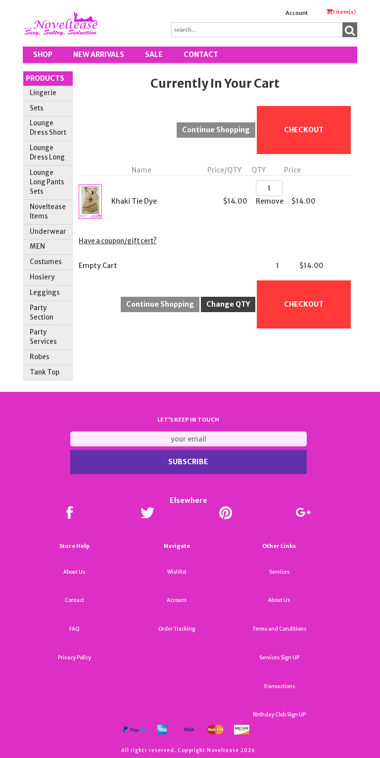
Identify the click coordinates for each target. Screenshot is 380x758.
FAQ (74, 629)
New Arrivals (98, 54)
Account (296, 12)
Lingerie (43, 93)
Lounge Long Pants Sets (47, 182)
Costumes (46, 262)
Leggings (45, 292)
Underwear (48, 231)
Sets (37, 108)
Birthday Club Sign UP (279, 714)
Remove (270, 201)
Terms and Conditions (279, 629)
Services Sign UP (279, 657)
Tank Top (44, 372)
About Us (74, 572)
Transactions (279, 686)
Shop (42, 54)
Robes (39, 357)
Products (45, 78)
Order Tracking (176, 629)
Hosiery (42, 277)
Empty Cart (98, 265)
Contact (201, 54)
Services (279, 572)
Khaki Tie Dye (134, 201)
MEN (37, 246)
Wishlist (177, 572)
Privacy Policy (74, 657)
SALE (154, 54)
